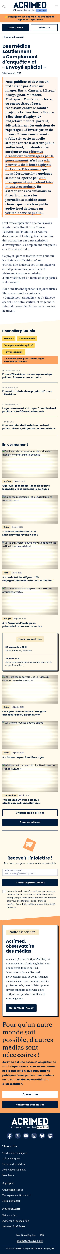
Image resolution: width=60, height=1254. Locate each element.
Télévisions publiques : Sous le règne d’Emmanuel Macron (24, 360)
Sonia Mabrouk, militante (18, 651)
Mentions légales (26, 1235)
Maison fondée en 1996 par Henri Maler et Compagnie (30, 1248)
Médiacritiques (11, 1158)
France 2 (9, 338)
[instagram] (34, 1136)
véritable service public (23, 213)
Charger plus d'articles (30, 812)
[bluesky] (42, 1136)
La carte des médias (13, 1164)
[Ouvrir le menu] (56, 7)
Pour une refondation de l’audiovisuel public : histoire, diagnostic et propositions (28, 427)
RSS (42, 1235)
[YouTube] (26, 1136)
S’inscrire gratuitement (30, 882)
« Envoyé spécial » (14, 351)
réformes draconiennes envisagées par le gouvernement (29, 156)
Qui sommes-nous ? (21, 1008)
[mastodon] (50, 1136)
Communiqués (27, 338)
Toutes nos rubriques (14, 1153)
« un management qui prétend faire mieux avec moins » (29, 182)
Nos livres (8, 1175)
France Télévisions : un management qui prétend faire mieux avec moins (27, 376)
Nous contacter (11, 1201)
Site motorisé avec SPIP (30, 1241)
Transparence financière (16, 1195)
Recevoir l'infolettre (13, 1226)
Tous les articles (30, 822)
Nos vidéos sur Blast (14, 1169)
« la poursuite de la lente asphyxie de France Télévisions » (28, 165)
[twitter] (18, 1136)
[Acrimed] (30, 7)
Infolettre (44, 27)
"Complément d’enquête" (18, 345)
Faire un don (15, 27)
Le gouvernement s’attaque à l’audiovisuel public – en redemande (29, 410)
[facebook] (10, 1136)
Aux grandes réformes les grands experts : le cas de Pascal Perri (28, 664)
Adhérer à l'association (30, 1104)
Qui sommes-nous (12, 1190)
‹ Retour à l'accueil (13, 37)
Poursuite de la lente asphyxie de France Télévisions (27, 393)
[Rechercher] (4, 7)
